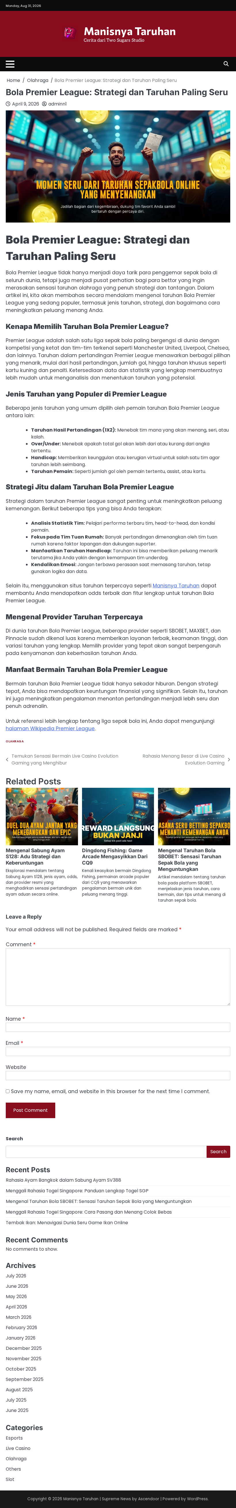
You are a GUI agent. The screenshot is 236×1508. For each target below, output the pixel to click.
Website (16, 1067)
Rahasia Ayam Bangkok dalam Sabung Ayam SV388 (63, 1180)
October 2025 (21, 1369)
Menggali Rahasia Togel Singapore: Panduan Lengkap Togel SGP (77, 1191)
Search (14, 1138)
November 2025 (23, 1359)
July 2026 (16, 1276)
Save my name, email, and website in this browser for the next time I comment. (110, 1091)
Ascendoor (148, 1499)
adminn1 (57, 104)
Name (15, 1018)
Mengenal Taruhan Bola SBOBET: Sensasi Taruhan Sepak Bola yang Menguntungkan (189, 859)
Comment (20, 944)
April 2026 (16, 1307)
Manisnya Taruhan (130, 30)
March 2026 (18, 1317)
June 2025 (17, 1410)
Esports (14, 1438)
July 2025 (16, 1400)
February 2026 (21, 1328)
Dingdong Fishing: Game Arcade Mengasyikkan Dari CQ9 (115, 856)
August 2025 (19, 1390)
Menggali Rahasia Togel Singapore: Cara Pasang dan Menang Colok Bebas (89, 1212)
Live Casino (18, 1448)
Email (14, 1043)
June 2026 (17, 1286)
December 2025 (24, 1348)
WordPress (197, 1499)
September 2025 (24, 1379)
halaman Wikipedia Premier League (50, 728)
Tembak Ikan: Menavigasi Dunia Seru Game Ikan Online (67, 1223)
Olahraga (15, 741)
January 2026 (20, 1338)
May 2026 (16, 1297)
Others (13, 1469)
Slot (10, 1479)
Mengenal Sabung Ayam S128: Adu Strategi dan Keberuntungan (35, 856)
